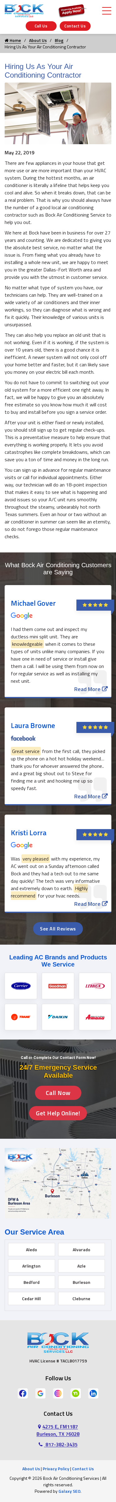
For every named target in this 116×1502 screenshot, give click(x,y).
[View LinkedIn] (93, 1393)
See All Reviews (58, 928)
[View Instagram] (58, 1393)
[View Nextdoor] (76, 1393)
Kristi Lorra (28, 832)
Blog (59, 40)
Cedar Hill (31, 1298)
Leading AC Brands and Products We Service (58, 961)
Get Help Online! (58, 1113)
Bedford (32, 1282)
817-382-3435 (61, 1444)
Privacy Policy (56, 1468)
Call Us (41, 26)
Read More (87, 689)
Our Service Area (34, 1232)
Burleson (81, 1282)
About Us (38, 40)
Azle (81, 1266)
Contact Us (75, 26)
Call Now (58, 1092)
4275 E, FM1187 (58, 1430)
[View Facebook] (23, 1393)
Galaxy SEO (69, 1491)
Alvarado (81, 1249)
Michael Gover (33, 603)
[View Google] (40, 1393)
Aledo (31, 1249)
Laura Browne (33, 725)
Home (15, 40)
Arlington (31, 1266)
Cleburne (81, 1298)
